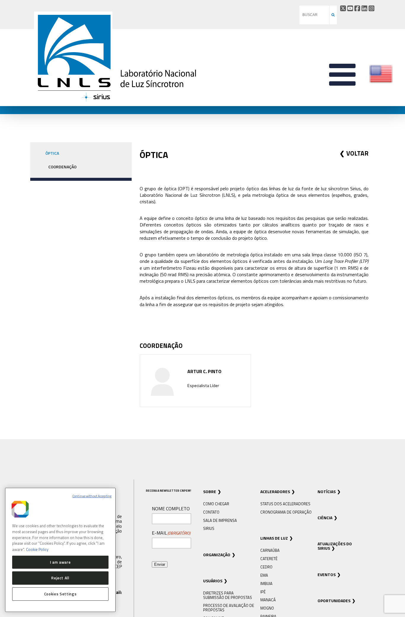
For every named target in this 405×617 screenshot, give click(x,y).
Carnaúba (270, 550)
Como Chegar (216, 504)
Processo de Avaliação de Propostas (228, 607)
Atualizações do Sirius (335, 546)
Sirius (208, 528)
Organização (216, 555)
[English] (381, 82)
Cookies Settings (60, 594)
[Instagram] (371, 8)
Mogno (267, 608)
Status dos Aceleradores (285, 504)
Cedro (266, 567)
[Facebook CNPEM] (357, 8)
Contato (211, 512)
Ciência (325, 517)
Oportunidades (334, 600)
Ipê (263, 592)
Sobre (209, 491)
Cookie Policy (37, 549)
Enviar (159, 564)
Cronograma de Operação (286, 512)
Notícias (327, 491)
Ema (264, 575)
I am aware (60, 562)
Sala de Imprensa (220, 520)
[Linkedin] (364, 8)
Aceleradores (275, 491)
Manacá (268, 600)
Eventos (327, 574)
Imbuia (266, 583)
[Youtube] (350, 8)
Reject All (60, 578)
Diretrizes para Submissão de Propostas (227, 595)
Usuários (212, 581)
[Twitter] (343, 8)
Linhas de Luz (274, 538)
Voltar (357, 153)
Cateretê (269, 559)
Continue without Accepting (91, 496)
